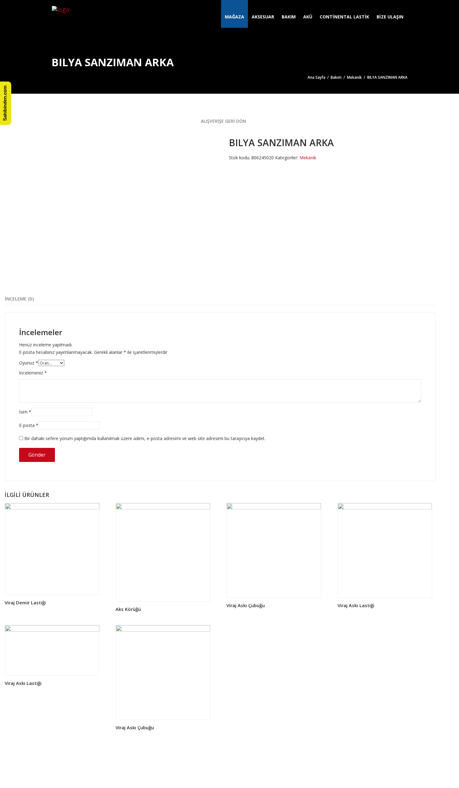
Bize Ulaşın (390, 17)
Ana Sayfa (316, 77)
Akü (307, 17)
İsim (25, 412)
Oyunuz (28, 363)
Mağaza (234, 17)
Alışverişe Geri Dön (223, 121)
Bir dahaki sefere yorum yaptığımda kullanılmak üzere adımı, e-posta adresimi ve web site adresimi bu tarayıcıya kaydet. (144, 438)
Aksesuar (263, 17)
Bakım (289, 17)
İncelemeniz (33, 373)
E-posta (28, 425)
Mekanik (354, 77)
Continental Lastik (344, 17)
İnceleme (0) (19, 298)
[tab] (19, 299)
